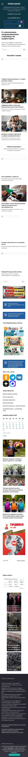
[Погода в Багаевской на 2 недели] (21, 560)
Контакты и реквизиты (7, 678)
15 (19, 424)
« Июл (4, 435)
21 (16, 426)
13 (13, 424)
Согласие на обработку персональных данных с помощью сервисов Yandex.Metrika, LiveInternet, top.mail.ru (12, 730)
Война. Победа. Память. (10, 394)
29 (19, 428)
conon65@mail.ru (14, 18)
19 (9, 426)
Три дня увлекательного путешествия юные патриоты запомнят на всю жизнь (13, 489)
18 (6, 426)
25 (7, 428)
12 (9, 424)
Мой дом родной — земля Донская (14, 405)
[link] (14, 22)
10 (3, 424)
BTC (23, 581)
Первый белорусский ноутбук (11, 271)
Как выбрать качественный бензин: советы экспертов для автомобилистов (13, 205)
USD (11, 581)
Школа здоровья (8, 403)
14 (16, 424)
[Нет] (26, 751)
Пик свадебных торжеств (10, 176)
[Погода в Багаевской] (14, 559)
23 (23, 426)
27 (13, 428)
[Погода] (5, 560)
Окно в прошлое (8, 397)
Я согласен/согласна (14, 754)
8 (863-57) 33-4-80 (14, 14)
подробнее (10, 748)
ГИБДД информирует (14, 146)
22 (19, 426)
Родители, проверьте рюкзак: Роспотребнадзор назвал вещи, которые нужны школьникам (13, 516)
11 (6, 424)
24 (3, 428)
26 (10, 428)
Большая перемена (9, 400)
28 (16, 428)
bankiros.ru (21, 588)
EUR (17, 581)
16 (22, 424)
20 (13, 426)
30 (23, 428)
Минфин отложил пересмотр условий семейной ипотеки (11, 135)
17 (3, 426)
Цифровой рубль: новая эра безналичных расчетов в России (12, 106)
